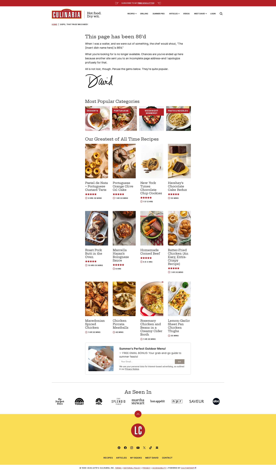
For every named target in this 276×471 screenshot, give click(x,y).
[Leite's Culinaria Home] (76, 14)
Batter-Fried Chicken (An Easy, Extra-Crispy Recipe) (178, 257)
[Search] (221, 13)
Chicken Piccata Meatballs (120, 324)
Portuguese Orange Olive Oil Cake (123, 186)
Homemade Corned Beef (150, 251)
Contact (167, 457)
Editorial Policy (132, 468)
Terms (118, 468)
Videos (186, 14)
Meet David (199, 14)
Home (54, 24)
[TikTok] (150, 448)
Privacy (146, 468)
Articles (173, 14)
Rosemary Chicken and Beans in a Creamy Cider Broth (151, 327)
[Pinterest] (119, 448)
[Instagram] (132, 448)
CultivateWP (187, 468)
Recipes (131, 14)
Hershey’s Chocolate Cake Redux (177, 186)
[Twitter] (144, 448)
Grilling (144, 14)
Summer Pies (159, 14)
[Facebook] (125, 448)
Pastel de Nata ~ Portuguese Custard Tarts (96, 186)
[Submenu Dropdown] (136, 14)
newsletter (146, 3)
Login (213, 14)
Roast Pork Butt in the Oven (93, 253)
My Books (136, 457)
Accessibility (159, 468)
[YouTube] (138, 448)
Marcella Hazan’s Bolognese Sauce (121, 255)
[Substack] (157, 448)
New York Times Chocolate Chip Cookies (151, 188)
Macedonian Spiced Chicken (95, 324)
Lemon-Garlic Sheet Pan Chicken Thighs (179, 326)
